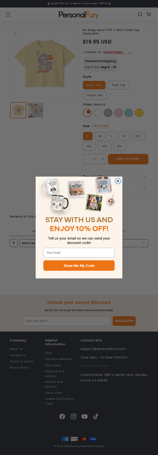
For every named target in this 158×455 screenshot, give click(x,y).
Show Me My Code (79, 265)
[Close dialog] (118, 181)
